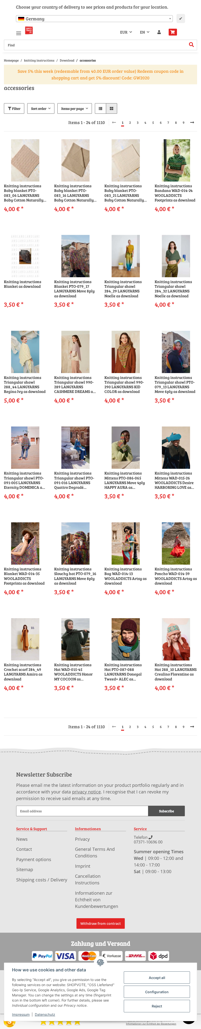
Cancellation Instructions (87, 879)
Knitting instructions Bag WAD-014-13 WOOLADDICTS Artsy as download (125, 575)
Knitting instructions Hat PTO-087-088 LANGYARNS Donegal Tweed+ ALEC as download (123, 671)
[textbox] (94, 18)
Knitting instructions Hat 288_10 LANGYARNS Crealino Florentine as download (176, 671)
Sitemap (24, 869)
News (22, 839)
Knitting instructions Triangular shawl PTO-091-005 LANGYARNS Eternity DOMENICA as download (24, 480)
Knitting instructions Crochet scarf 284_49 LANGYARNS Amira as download (23, 671)
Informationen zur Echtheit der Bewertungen (151, 1023)
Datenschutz (45, 1014)
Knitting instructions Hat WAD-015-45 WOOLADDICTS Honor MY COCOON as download (73, 671)
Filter (15, 108)
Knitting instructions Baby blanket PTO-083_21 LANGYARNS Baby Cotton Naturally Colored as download (124, 192)
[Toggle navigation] (18, 31)
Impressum (21, 1014)
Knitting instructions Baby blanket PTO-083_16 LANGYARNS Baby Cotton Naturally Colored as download (74, 192)
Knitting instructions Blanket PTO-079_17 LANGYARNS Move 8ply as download (74, 288)
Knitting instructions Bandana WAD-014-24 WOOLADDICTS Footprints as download (175, 192)
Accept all (157, 978)
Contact (24, 849)
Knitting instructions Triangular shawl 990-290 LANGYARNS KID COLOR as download (124, 384)
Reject (157, 1006)
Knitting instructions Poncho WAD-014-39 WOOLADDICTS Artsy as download (176, 575)
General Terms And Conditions (95, 852)
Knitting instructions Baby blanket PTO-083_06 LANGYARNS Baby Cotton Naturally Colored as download (23, 192)
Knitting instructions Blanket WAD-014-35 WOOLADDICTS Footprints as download (24, 575)
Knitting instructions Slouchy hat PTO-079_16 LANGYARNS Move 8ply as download (75, 575)
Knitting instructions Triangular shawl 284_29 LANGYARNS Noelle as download (123, 288)
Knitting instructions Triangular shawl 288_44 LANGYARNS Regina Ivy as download (25, 384)
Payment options (33, 859)
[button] (159, 32)
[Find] (191, 45)
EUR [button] (123, 32)
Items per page (72, 108)
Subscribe (166, 811)
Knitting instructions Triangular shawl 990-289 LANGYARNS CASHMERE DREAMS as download (74, 384)
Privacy (82, 839)
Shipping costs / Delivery (41, 880)
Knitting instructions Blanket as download (22, 284)
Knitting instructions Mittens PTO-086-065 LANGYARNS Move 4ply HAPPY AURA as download (124, 480)
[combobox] (94, 18)
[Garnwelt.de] (29, 30)
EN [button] (142, 32)
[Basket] (175, 32)
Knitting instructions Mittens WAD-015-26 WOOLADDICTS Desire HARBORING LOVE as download (174, 480)
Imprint (82, 866)
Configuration (157, 992)
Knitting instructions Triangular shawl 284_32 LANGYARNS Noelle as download (173, 288)
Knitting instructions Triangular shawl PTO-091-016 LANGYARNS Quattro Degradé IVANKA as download (74, 480)
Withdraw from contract (100, 923)
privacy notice (86, 792)
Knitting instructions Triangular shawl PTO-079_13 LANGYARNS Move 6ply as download (175, 384)
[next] (192, 122)
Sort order (38, 108)
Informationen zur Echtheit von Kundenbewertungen (96, 899)
